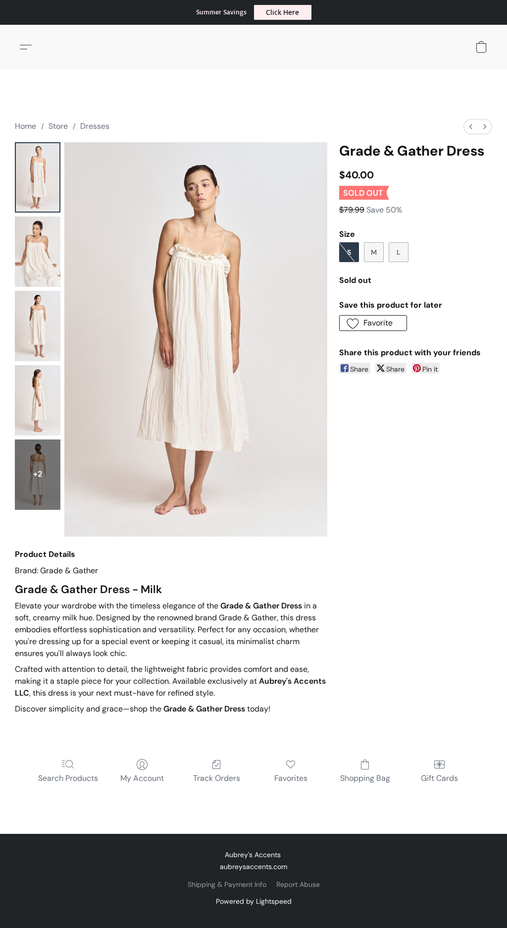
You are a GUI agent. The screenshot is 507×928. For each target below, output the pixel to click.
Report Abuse (298, 884)
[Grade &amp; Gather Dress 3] (37, 400)
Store (58, 126)
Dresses (94, 126)
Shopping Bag (365, 778)
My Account (142, 778)
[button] (282, 12)
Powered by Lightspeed (254, 901)
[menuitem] (471, 126)
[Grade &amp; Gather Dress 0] (37, 177)
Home (25, 126)
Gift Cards (439, 778)
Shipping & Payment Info (227, 884)
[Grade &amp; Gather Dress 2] (37, 326)
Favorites (290, 778)
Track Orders (216, 778)
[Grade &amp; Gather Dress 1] (37, 252)
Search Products (68, 778)
